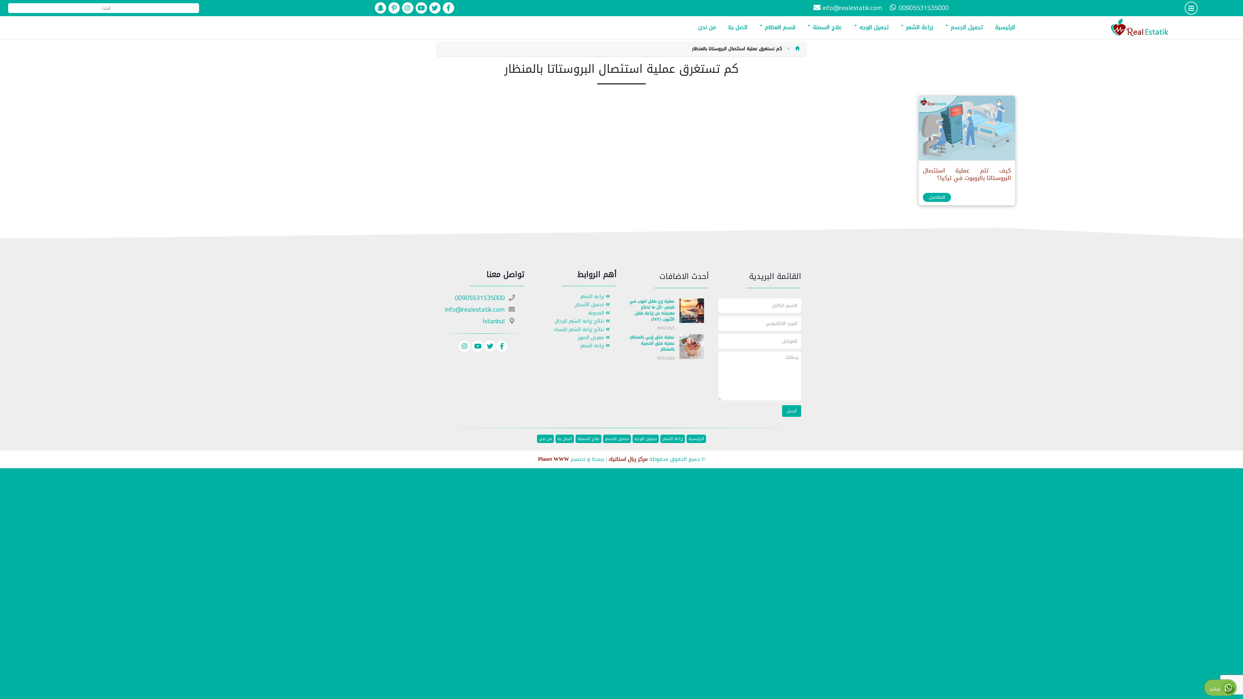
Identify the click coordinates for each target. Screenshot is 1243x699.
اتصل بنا (737, 27)
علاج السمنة (826, 27)
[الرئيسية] (797, 48)
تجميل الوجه (873, 27)
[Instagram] (464, 347)
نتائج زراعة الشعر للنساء (580, 329)
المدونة (597, 313)
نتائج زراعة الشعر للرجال (580, 321)
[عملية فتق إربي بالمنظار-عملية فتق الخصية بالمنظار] (691, 348)
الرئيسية (1005, 27)
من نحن (707, 27)
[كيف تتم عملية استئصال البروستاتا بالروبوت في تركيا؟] (966, 129)
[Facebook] (502, 347)
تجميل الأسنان (590, 304)
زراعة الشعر (918, 27)
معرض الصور (592, 337)
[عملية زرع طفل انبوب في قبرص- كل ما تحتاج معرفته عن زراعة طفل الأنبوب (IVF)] (691, 312)
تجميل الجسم (966, 27)
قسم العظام (779, 27)
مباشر (1215, 689)
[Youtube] (477, 347)
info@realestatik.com (852, 8)
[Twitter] (490, 347)
